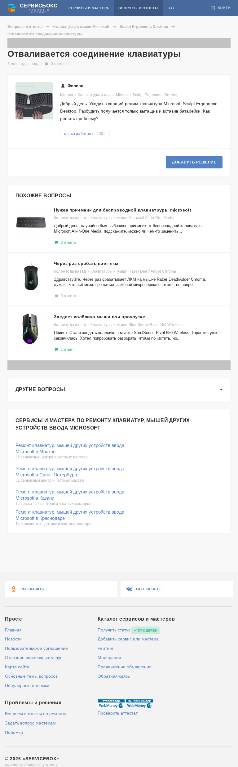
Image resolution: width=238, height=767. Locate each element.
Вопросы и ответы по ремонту (35, 713)
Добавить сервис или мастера (128, 638)
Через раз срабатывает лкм (86, 263)
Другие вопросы (40, 389)
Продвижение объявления (125, 666)
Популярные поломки (27, 685)
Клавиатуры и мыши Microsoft (80, 27)
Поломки (14, 732)
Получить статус (114, 629)
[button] (171, 8)
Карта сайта (17, 666)
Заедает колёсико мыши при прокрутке (99, 316)
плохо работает (85, 134)
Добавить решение (194, 162)
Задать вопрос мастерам (30, 722)
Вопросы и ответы (138, 8)
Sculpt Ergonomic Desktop (144, 27)
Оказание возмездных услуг (33, 657)
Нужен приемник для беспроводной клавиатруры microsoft (122, 209)
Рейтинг (105, 648)
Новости (13, 638)
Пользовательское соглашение (36, 648)
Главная (13, 629)
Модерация (109, 657)
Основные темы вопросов (31, 676)
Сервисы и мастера (88, 8)
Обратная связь (114, 676)
